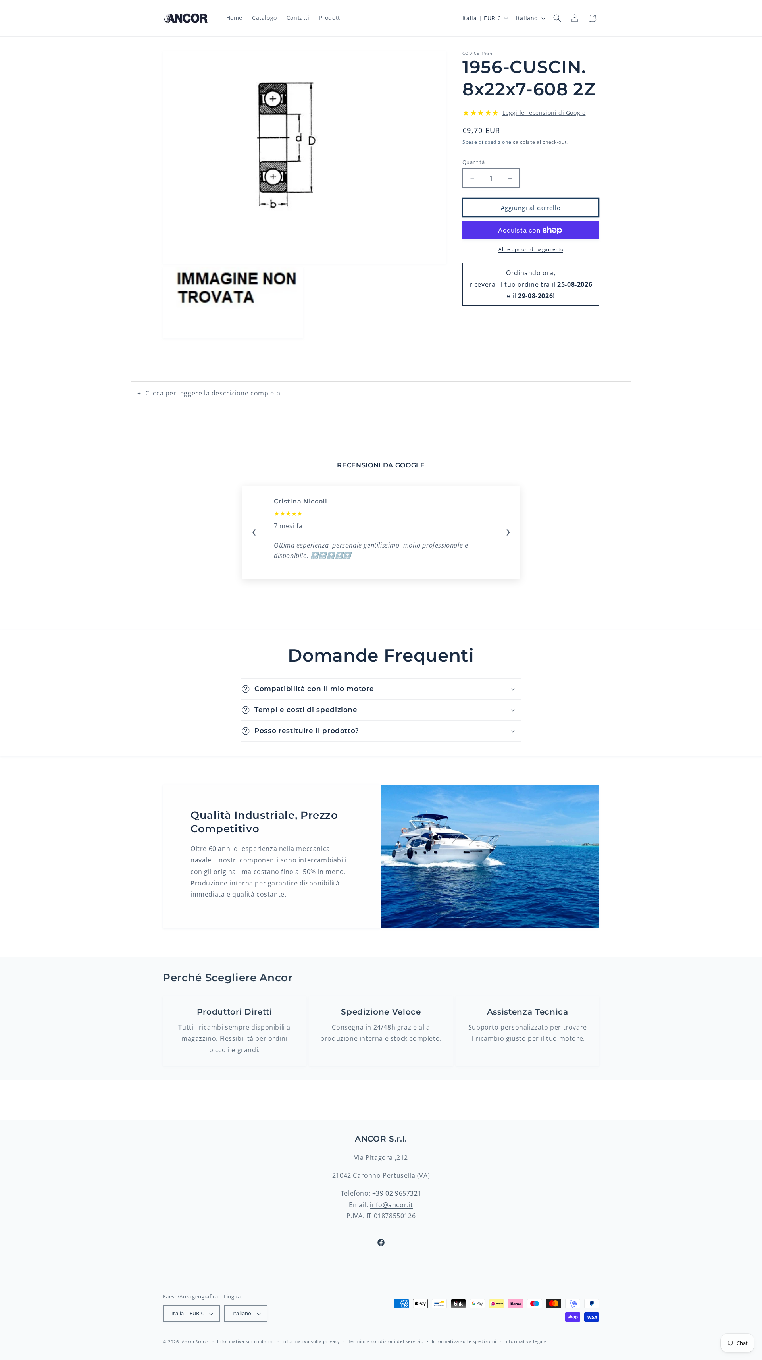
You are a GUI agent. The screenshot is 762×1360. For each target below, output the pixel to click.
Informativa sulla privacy (311, 1341)
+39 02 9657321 (396, 1193)
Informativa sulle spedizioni (464, 1341)
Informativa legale (525, 1341)
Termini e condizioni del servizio (386, 1341)
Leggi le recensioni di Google (543, 112)
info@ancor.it (391, 1204)
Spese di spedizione (486, 142)
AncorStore (195, 1342)
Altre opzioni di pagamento (530, 249)
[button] (557, 18)
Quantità (473, 162)
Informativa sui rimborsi (245, 1341)
